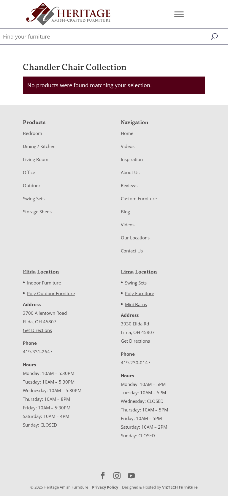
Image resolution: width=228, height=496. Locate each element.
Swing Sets (34, 198)
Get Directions (37, 330)
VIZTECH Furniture (180, 487)
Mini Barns (136, 304)
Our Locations (135, 238)
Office (29, 172)
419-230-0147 (136, 362)
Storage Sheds (37, 211)
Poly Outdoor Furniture (51, 293)
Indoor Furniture (44, 283)
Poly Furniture (139, 293)
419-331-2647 (38, 351)
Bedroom (32, 133)
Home (127, 133)
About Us (130, 172)
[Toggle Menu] (179, 14)
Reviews (129, 185)
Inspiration (132, 159)
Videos (127, 146)
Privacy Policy (105, 487)
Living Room (35, 159)
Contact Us (132, 251)
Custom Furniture (139, 198)
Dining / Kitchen (39, 146)
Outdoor (31, 185)
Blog (125, 211)
